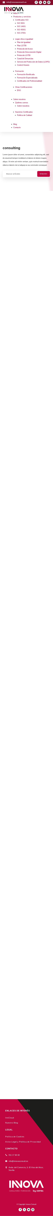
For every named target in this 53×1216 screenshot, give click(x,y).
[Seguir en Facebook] (36, 2)
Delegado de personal (21, 787)
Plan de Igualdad (23, 42)
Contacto (17, 127)
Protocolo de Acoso (25, 49)
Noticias (12, 203)
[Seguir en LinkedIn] (44, 2)
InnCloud (9, 1118)
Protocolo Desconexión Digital (29, 52)
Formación (19, 71)
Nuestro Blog (11, 1123)
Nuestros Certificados (24, 112)
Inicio (15, 13)
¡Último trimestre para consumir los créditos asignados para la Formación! (26, 897)
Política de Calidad (24, 115)
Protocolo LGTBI (23, 55)
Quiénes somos (21, 102)
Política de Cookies (14, 1137)
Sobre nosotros (19, 99)
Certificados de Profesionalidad (29, 81)
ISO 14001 (21, 26)
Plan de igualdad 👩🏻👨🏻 (22, 736)
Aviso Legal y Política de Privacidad (23, 1142)
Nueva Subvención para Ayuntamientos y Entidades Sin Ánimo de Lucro (25, 1011)
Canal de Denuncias (25, 58)
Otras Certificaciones (23, 87)
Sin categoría (13, 864)
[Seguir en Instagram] (48, 2)
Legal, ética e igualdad (24, 39)
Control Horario (23, 65)
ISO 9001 (21, 23)
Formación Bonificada (26, 74)
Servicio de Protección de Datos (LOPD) (33, 62)
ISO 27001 (21, 33)
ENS (19, 90)
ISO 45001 (21, 30)
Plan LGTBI (21, 45)
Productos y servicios (22, 17)
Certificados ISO (21, 20)
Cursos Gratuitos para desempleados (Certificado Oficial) (24, 457)
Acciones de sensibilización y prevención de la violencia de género (26, 629)
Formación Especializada (27, 78)
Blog (15, 124)
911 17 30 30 (14, 1155)
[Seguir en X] (40, 2)
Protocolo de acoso (20, 684)
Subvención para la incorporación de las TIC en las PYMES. (25, 571)
